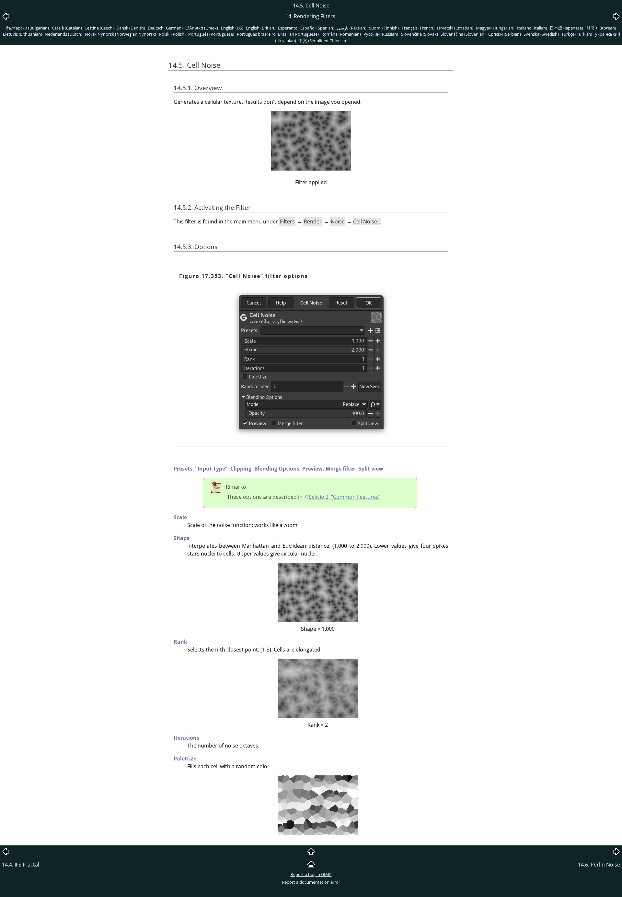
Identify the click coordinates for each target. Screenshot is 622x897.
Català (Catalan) (67, 28)
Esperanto (288, 28)
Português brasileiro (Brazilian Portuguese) (278, 34)
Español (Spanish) (317, 28)
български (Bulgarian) (27, 28)
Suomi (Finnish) (384, 28)
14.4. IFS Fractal (20, 864)
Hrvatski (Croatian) (455, 28)
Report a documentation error (311, 882)
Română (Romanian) (341, 34)
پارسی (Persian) (351, 28)
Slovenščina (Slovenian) (463, 34)
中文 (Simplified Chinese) (322, 40)
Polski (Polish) (172, 34)
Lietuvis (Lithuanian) (22, 34)
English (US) (232, 28)
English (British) (260, 28)
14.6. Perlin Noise (599, 864)
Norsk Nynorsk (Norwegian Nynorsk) (120, 34)
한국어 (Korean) (601, 28)
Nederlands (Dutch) (63, 34)
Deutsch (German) (165, 28)
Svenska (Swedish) (541, 34)
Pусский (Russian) (380, 34)
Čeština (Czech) (99, 28)
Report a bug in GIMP (311, 874)
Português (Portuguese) (211, 34)
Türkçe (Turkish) (576, 34)
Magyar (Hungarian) (495, 28)
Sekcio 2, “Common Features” (344, 496)
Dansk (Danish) (130, 28)
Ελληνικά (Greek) (201, 28)
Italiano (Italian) (532, 28)
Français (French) (418, 28)
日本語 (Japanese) (566, 28)
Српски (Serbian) (504, 34)
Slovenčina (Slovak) (419, 34)
